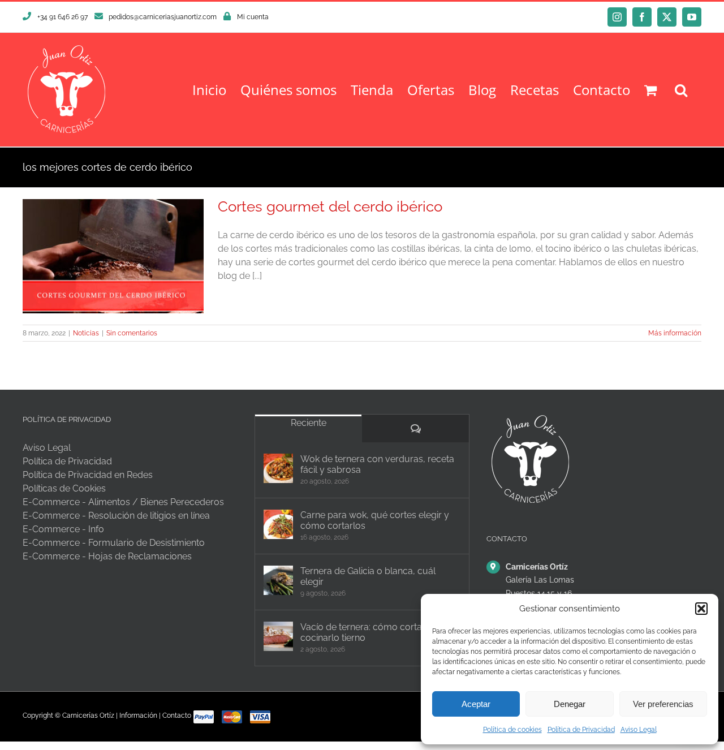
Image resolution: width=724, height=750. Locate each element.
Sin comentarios (131, 333)
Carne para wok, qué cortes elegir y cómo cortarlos (374, 520)
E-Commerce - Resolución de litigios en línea (116, 515)
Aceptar (476, 704)
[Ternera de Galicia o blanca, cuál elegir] (278, 580)
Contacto (176, 715)
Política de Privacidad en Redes (88, 474)
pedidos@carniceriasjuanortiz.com (163, 17)
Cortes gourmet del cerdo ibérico (330, 206)
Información (138, 715)
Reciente (308, 422)
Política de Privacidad (581, 730)
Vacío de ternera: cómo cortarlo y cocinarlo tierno (370, 632)
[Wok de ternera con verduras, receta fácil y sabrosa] (278, 468)
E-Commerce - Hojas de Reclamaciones (107, 556)
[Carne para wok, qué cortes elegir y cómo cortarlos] (278, 524)
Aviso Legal (638, 730)
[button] (701, 608)
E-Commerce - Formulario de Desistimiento (114, 542)
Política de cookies (512, 730)
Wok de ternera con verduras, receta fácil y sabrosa (377, 464)
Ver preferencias (663, 704)
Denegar (569, 704)
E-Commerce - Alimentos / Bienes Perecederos (123, 502)
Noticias (86, 333)
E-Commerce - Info (63, 529)
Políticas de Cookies (64, 488)
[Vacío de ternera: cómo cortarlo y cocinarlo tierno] (278, 636)
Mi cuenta (253, 17)
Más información (674, 333)
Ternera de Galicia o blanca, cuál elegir (368, 576)
